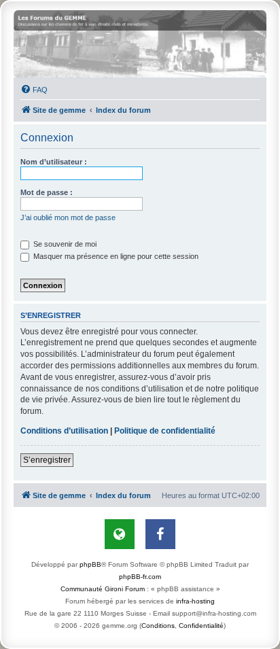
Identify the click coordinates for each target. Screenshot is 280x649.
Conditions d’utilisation (64, 431)
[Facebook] (160, 534)
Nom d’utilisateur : (53, 162)
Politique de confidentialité (164, 431)
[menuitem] (34, 90)
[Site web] (120, 534)
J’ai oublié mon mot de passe (68, 217)
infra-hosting (195, 601)
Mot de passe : (46, 192)
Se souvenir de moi (64, 244)
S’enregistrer (47, 460)
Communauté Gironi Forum (102, 589)
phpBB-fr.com (140, 576)
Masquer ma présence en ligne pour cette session (114, 256)
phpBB (90, 564)
